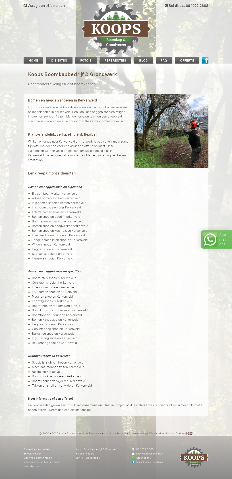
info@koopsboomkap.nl (149, 453)
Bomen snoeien (33, 453)
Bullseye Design (174, 433)
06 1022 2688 (145, 449)
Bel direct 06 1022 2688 (188, 5)
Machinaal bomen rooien (38, 457)
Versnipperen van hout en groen (42, 462)
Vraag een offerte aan (46, 5)
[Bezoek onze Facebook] (205, 60)
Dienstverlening (138, 433)
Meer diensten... (33, 466)
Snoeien (121, 433)
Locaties (109, 433)
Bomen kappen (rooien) (37, 449)
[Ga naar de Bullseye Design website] (188, 433)
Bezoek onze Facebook (149, 462)
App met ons (143, 457)
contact (69, 410)
